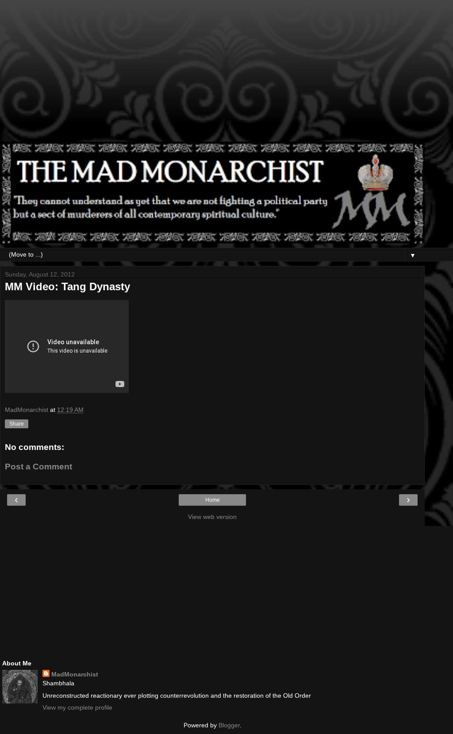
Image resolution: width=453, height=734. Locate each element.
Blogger (229, 725)
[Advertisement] (212, 75)
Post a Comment (38, 466)
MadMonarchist (74, 674)
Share (16, 424)
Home (212, 500)
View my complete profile (77, 707)
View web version (212, 516)
